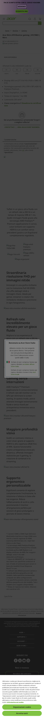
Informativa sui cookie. (15, 702)
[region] (22, 696)
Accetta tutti (22, 713)
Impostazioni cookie (22, 707)
